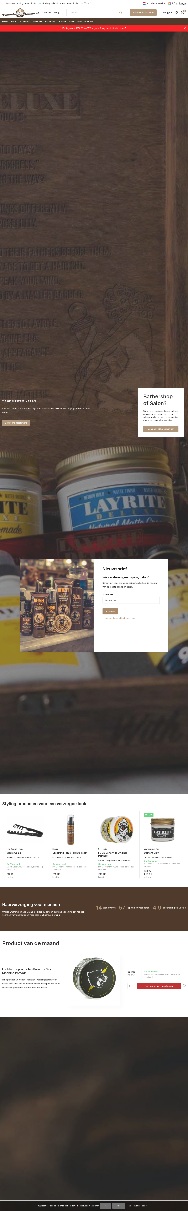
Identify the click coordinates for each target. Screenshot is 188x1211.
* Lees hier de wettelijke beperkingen (119, 618)
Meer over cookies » (138, 1206)
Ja (105, 1206)
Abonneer (110, 611)
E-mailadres (109, 594)
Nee (118, 1206)
